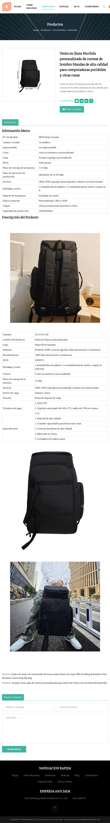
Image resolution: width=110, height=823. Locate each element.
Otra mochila (59, 30)
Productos (48, 6)
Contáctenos (92, 6)
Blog (76, 6)
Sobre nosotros (31, 6)
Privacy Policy (65, 781)
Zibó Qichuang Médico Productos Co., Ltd (46, 798)
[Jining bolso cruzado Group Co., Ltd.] (6, 6)
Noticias (64, 6)
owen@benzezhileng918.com (89, 819)
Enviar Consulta (73, 109)
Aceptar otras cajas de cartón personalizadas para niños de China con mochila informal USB (59, 683)
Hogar (17, 6)
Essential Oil (79, 798)
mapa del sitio (45, 781)
